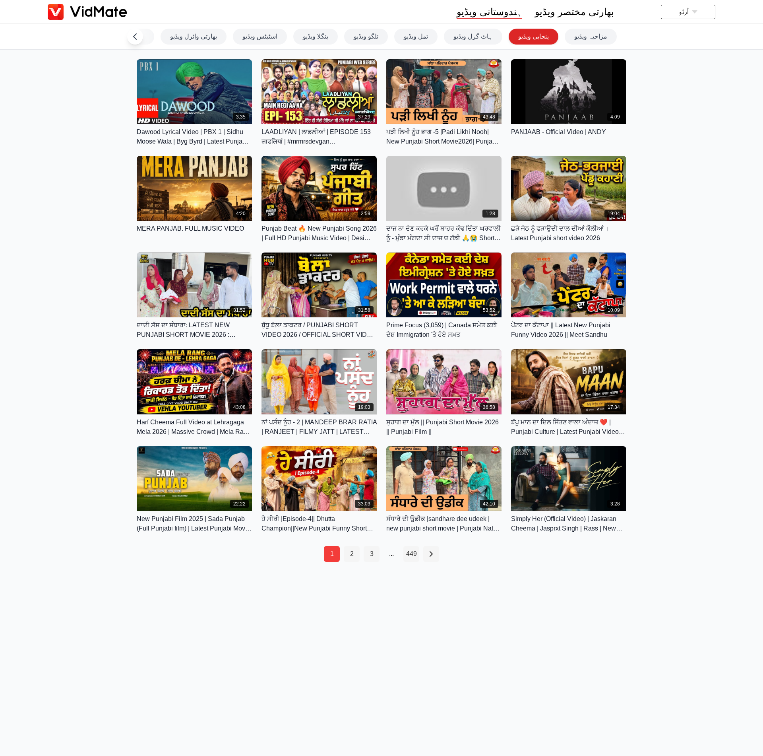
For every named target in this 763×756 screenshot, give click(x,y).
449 (411, 553)
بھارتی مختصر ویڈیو (574, 11)
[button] (688, 12)
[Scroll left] (135, 37)
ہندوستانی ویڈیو (489, 11)
